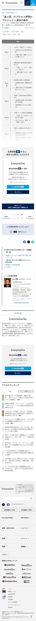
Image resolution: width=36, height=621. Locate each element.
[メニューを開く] (3, 3)
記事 (3, 538)
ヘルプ (9, 589)
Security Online (7, 518)
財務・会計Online (8, 528)
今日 (10, 391)
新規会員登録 (18, 187)
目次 (18, 41)
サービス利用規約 (12, 602)
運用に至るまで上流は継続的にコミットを (23, 88)
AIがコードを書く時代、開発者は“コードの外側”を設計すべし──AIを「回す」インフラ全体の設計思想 (19, 437)
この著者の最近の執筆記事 (20, 303)
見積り (22, 31)
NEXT (29, 216)
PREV (6, 216)
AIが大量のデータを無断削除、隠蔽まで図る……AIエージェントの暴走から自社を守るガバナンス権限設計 (19, 398)
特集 (3, 546)
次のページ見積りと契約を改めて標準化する (18, 206)
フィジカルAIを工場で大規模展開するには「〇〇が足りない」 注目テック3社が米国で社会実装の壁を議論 (19, 468)
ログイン (19, 192)
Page (7, 52)
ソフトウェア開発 (14, 31)
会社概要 (10, 599)
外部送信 (10, 607)
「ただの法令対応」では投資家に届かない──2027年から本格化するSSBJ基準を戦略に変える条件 (19, 453)
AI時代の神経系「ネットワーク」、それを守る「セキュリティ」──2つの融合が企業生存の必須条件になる (19, 405)
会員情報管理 (11, 594)
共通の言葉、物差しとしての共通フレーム (23, 56)
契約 (19, 34)
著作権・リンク (12, 591)
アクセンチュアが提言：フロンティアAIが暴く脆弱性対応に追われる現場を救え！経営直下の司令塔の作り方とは (19, 413)
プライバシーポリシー (13, 604)
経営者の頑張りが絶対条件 (22, 80)
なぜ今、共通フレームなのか (23, 47)
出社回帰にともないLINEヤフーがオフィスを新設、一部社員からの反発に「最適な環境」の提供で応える (19, 460)
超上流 (14, 34)
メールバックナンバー (19, 182)
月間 (26, 391)
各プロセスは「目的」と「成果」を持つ (22, 121)
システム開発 (5, 31)
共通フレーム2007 (7, 34)
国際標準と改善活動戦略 (12, 265)
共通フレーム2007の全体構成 (23, 113)
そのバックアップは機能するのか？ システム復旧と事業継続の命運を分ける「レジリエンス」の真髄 (19, 421)
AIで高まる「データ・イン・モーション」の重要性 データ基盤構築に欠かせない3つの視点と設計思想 (19, 445)
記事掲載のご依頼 (9, 510)
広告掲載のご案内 (26, 510)
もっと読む (7, 267)
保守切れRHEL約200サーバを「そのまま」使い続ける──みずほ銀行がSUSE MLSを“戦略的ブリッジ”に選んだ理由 (19, 429)
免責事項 (10, 596)
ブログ (4, 554)
